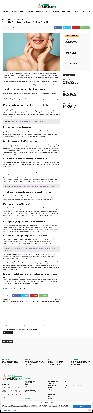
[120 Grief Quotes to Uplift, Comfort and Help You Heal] (12, 351)
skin (11, 288)
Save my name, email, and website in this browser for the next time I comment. (21, 329)
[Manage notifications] (89, 410)
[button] (90, 402)
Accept (82, 406)
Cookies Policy (7, 410)
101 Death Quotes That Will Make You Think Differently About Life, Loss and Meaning (70, 107)
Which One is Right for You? (71, 64)
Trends (23, 288)
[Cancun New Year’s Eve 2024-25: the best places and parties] (83, 43)
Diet (64, 91)
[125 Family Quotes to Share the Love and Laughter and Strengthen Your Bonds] (84, 83)
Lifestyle (67, 50)
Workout (67, 61)
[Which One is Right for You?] (83, 65)
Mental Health (66, 79)
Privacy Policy (15, 410)
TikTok (19, 288)
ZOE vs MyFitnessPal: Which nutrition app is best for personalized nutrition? (69, 95)
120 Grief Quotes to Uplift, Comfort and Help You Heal (10, 362)
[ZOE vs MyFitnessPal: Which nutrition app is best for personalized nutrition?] (84, 95)
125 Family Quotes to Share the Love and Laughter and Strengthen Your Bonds (70, 83)
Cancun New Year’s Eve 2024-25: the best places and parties (71, 43)
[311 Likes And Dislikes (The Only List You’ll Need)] (83, 54)
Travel (66, 39)
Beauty (3, 19)
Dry (8, 288)
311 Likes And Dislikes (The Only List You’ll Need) (71, 54)
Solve (15, 288)
